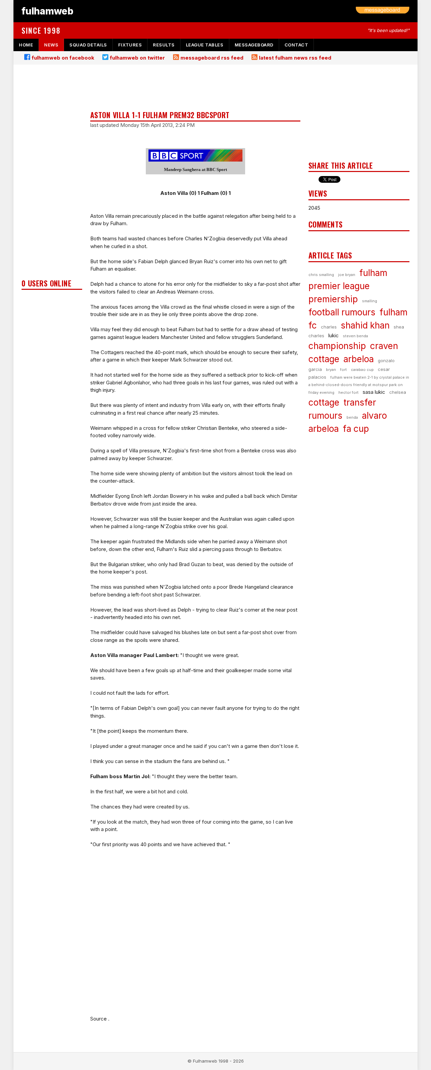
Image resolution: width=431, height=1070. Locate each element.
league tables (205, 44)
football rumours (341, 312)
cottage (323, 402)
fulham (373, 273)
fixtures (130, 44)
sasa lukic (374, 392)
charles (329, 327)
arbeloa (358, 359)
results (164, 44)
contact (296, 44)
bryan (331, 369)
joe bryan (346, 274)
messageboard (254, 44)
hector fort (348, 392)
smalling (369, 301)
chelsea (397, 392)
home (26, 44)
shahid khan (365, 325)
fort (343, 369)
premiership (333, 299)
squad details (88, 44)
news (51, 44)
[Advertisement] (52, 174)
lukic (333, 335)
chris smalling (321, 274)
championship (337, 346)
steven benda (355, 336)
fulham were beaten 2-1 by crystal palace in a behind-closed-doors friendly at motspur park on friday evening (358, 385)
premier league (339, 286)
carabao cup (362, 369)
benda (352, 417)
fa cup (356, 428)
